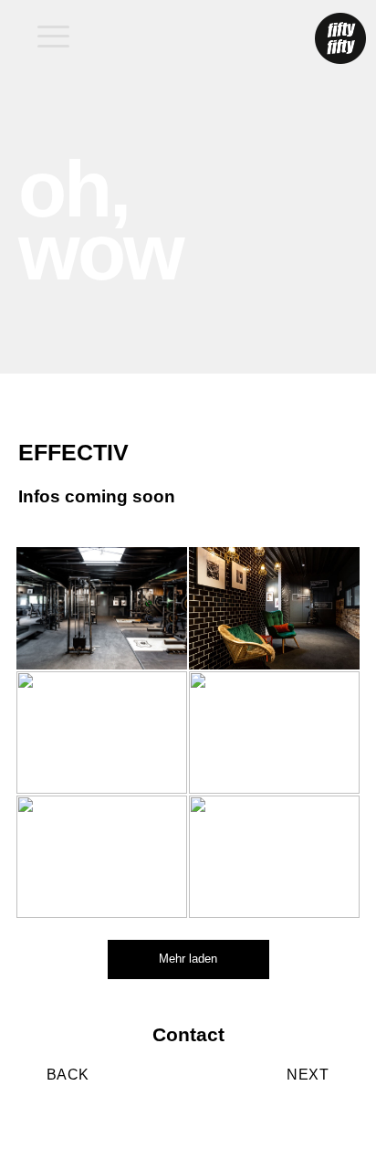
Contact (188, 1034)
